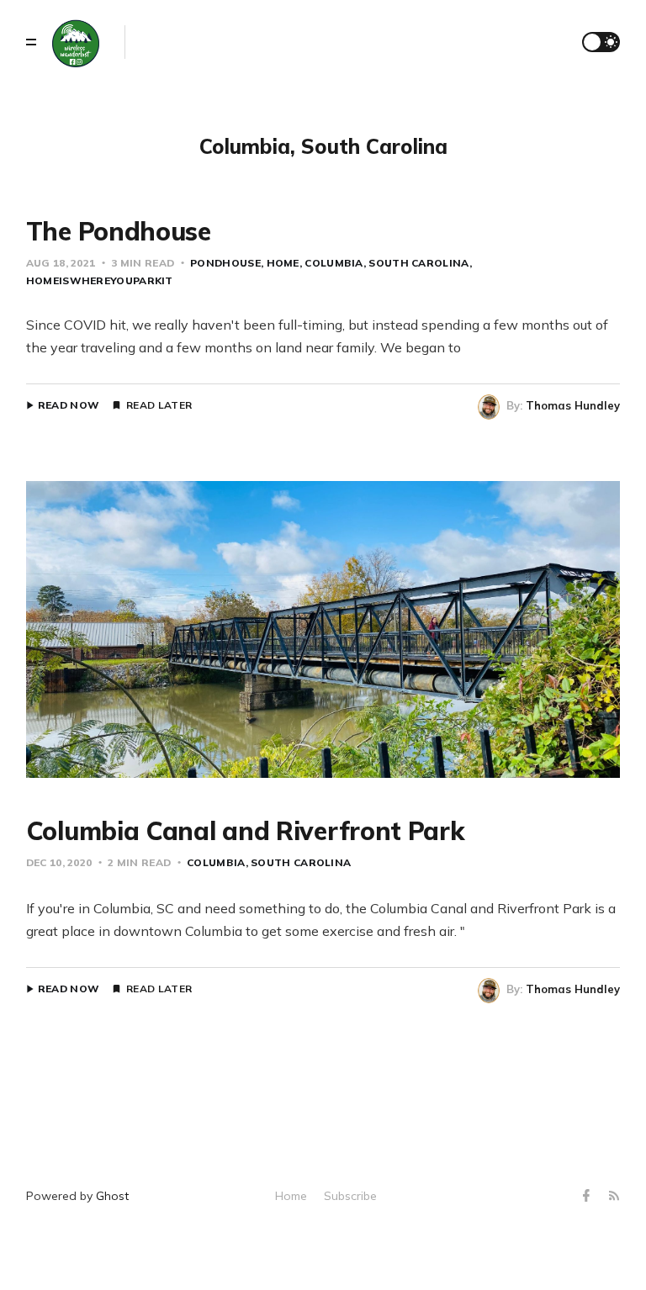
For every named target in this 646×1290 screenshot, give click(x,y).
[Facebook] (588, 1196)
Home (291, 1195)
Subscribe (350, 1195)
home (283, 262)
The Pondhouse (118, 231)
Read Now (68, 405)
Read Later (159, 405)
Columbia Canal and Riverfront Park (245, 831)
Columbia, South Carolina (386, 262)
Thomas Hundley (573, 405)
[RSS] (614, 1196)
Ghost (112, 1195)
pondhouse (225, 262)
